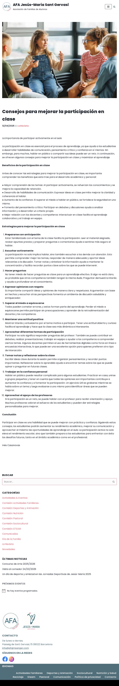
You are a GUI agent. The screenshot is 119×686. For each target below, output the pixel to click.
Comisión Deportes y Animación (20, 508)
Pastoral (44, 677)
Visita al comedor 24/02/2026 (19, 569)
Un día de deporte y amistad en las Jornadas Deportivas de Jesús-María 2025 (46, 574)
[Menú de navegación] (108, 6)
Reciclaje (18, 677)
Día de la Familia (11, 539)
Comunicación (62, 677)
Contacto (110, 677)
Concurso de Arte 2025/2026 (18, 564)
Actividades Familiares (29, 673)
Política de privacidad (88, 677)
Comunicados (10, 533)
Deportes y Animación (60, 673)
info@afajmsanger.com (15, 648)
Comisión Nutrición (12, 513)
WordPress (38, 683)
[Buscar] (114, 7)
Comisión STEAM (11, 528)
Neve (5, 683)
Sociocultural (84, 673)
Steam (31, 677)
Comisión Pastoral (12, 518)
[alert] (59, 591)
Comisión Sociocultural (15, 523)
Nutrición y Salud (106, 673)
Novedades (8, 549)
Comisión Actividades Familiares (20, 503)
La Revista (23, 125)
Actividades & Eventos (14, 498)
